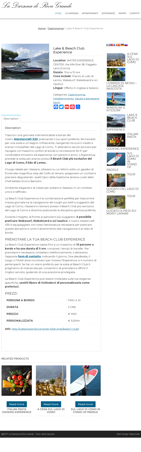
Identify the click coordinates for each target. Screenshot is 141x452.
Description (11, 118)
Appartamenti (90, 13)
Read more (16, 404)
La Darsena (71, 13)
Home (58, 13)
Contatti (135, 13)
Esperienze (108, 13)
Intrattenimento (63, 98)
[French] (115, 45)
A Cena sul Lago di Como (133, 58)
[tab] (11, 118)
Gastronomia (56, 28)
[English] (111, 45)
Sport (56, 102)
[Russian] (126, 45)
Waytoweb (134, 434)
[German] (122, 45)
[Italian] (108, 45)
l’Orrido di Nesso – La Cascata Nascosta (121, 85)
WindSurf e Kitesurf (115, 109)
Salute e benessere (87, 98)
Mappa (122, 13)
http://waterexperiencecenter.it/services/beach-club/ (45, 329)
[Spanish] (118, 45)
